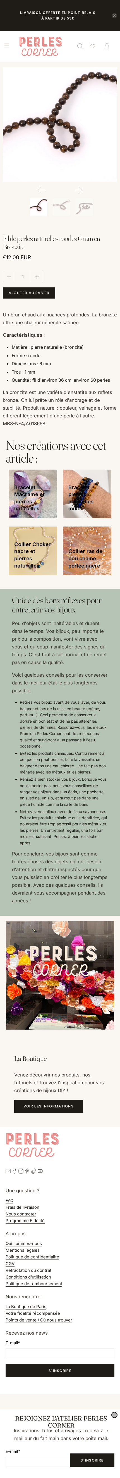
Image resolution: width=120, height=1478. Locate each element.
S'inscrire (92, 1460)
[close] (114, 1415)
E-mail (13, 1451)
